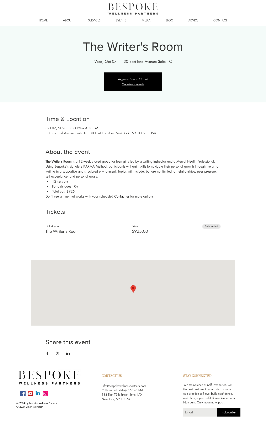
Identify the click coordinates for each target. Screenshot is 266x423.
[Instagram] (45, 393)
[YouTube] (30, 393)
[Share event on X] (58, 353)
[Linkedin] (38, 393)
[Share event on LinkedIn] (68, 353)
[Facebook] (23, 393)
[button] (67, 20)
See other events (133, 84)
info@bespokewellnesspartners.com (124, 386)
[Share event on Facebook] (47, 353)
